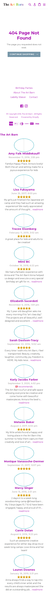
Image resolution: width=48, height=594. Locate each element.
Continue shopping (22, 54)
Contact (33, 97)
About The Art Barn (24, 92)
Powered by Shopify (30, 117)
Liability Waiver (18, 97)
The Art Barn (27, 114)
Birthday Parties (24, 88)
